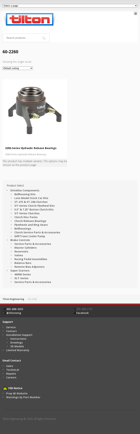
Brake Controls (20, 240)
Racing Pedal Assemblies (30, 259)
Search (44, 38)
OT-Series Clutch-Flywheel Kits (34, 205)
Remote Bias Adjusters (29, 266)
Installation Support (19, 335)
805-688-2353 (14, 309)
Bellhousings (22, 228)
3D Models (17, 346)
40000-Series (22, 274)
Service (11, 327)
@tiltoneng (13, 313)
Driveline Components (24, 190)
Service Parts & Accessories (32, 244)
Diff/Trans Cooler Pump (29, 236)
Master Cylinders (25, 247)
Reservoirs (21, 251)
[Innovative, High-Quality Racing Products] (30, 19)
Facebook (82, 313)
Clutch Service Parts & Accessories (37, 232)
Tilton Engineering (13, 299)
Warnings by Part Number (23, 397)
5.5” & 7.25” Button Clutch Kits (34, 209)
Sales (9, 366)
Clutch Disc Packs (26, 217)
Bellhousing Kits (25, 194)
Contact (11, 331)
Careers (11, 377)
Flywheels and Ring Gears (31, 224)
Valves (18, 255)
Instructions (18, 338)
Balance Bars (22, 263)
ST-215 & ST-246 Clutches (31, 202)
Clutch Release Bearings (30, 221)
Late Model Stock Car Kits (31, 198)
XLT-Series (21, 278)
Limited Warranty (17, 350)
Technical (12, 369)
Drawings (16, 342)
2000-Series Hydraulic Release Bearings (25, 154)
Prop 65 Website (17, 393)
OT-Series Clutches (27, 213)
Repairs (11, 373)
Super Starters (20, 270)
